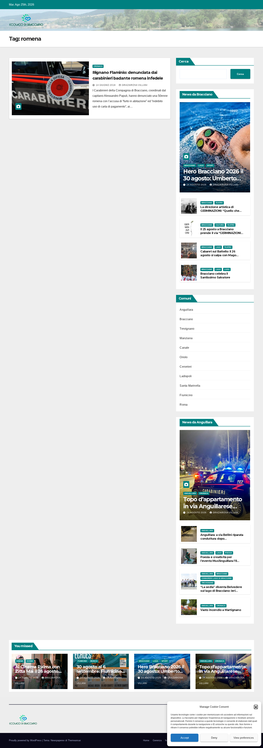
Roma (183, 404)
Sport (210, 165)
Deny (214, 737)
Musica (93, 661)
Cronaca (98, 66)
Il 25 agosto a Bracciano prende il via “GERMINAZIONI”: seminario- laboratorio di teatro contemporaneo (221, 235)
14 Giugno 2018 (106, 85)
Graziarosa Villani (134, 85)
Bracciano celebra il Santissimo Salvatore (215, 275)
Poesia (228, 553)
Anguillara (186, 309)
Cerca (184, 61)
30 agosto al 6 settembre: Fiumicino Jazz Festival (99, 671)
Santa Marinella (190, 385)
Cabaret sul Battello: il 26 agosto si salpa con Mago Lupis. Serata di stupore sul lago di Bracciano (219, 257)
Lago (201, 165)
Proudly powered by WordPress (25, 740)
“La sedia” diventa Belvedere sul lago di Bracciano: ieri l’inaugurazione (221, 590)
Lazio (227, 269)
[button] (256, 707)
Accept (185, 737)
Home (146, 740)
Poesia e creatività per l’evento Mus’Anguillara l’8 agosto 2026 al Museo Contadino (218, 562)
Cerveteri (186, 366)
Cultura (220, 225)
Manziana (186, 338)
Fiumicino (186, 395)
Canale (184, 347)
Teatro (219, 203)
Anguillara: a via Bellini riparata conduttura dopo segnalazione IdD (221, 538)
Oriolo (183, 357)
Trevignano (187, 328)
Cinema (19, 661)
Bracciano (189, 165)
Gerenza (157, 740)
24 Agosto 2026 (197, 184)
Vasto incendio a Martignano (220, 610)
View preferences (243, 737)
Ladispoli (186, 376)
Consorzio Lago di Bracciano (216, 578)
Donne (30, 661)
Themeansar (74, 740)
